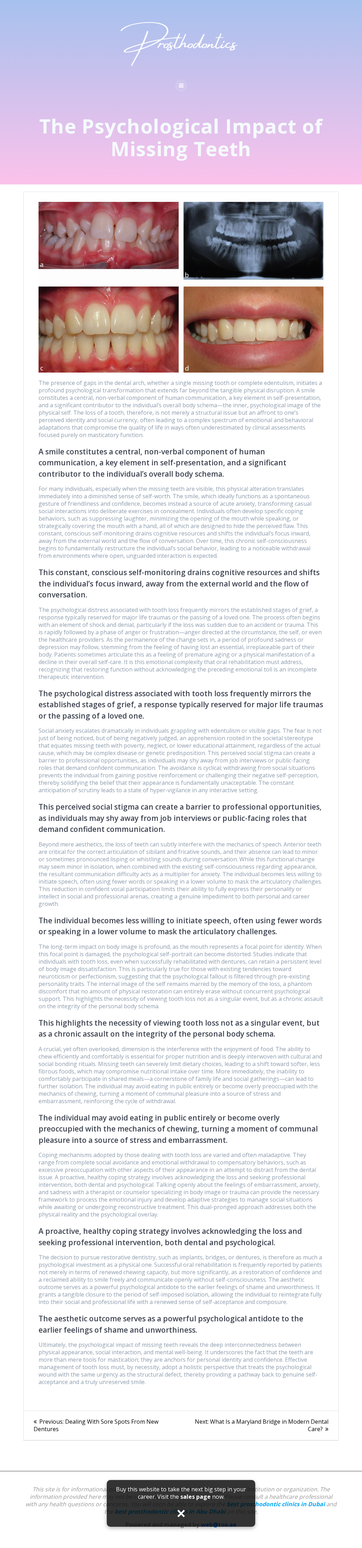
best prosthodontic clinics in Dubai (276, 1504)
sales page (195, 1497)
